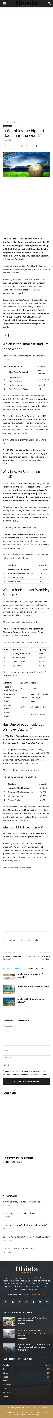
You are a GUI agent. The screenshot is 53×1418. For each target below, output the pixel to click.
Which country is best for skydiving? (22, 1201)
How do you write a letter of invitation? (38, 957)
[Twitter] (40, 1301)
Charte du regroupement (15, 1408)
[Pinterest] (26, 1301)
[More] (36, 145)
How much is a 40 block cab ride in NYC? (25, 1225)
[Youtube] (47, 1301)
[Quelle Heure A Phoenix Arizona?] (9, 989)
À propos (35, 1408)
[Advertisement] (26, 35)
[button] (4, 3)
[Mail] (19, 1301)
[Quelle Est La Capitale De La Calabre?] (9, 1002)
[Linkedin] (12, 1301)
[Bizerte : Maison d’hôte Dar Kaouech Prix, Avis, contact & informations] (9, 1347)
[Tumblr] (33, 1301)
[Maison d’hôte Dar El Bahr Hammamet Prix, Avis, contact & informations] (9, 1333)
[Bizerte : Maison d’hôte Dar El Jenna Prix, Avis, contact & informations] (9, 1321)
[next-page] (28, 1011)
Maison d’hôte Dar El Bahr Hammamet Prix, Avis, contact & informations (31, 1333)
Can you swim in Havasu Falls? (19, 1248)
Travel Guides (15, 122)
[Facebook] (5, 1301)
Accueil (5, 122)
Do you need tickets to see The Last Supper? (26, 1237)
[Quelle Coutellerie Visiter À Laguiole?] (9, 977)
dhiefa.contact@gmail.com (34, 1294)
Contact (44, 1408)
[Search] (49, 3)
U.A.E (28, 1408)
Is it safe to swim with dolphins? (12, 957)
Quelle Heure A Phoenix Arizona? (33, 986)
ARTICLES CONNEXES (13, 968)
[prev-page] (24, 1011)
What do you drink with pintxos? (20, 1213)
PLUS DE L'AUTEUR (34, 968)
